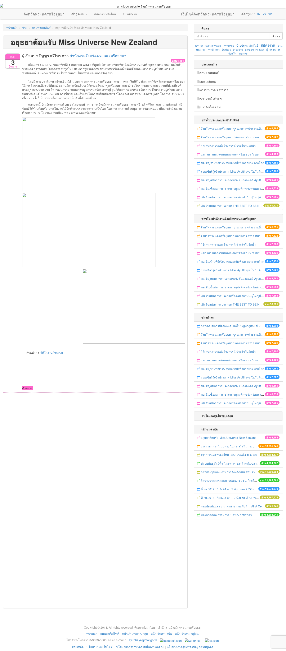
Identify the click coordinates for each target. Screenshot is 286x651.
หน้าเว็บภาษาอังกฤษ (135, 634)
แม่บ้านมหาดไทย (213, 45)
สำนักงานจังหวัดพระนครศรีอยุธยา (98, 55)
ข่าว (24, 27)
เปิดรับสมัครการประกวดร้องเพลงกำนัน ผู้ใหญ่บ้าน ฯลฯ (236, 197)
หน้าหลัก (11, 27)
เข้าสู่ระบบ (78, 14)
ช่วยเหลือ (78, 647)
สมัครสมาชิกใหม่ (105, 14)
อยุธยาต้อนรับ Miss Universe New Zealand (228, 438)
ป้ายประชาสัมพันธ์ (247, 45)
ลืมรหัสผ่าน (129, 14)
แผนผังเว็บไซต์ (109, 634)
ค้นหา (276, 36)
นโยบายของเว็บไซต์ (99, 647)
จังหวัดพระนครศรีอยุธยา (44, 13)
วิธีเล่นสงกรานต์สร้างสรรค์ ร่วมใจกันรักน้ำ (228, 146)
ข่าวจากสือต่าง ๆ (211, 98)
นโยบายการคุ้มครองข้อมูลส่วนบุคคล (190, 647)
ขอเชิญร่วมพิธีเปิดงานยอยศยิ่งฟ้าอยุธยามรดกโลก (232, 163)
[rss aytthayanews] (212, 640)
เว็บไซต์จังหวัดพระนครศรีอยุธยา (207, 13)
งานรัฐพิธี (243, 53)
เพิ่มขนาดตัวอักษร (255, 13)
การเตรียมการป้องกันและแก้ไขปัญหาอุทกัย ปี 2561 (233, 326)
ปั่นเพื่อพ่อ (226, 49)
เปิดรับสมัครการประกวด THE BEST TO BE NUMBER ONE (239, 206)
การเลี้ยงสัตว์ (214, 49)
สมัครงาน (268, 45)
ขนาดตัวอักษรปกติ (251, 13)
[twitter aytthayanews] (193, 640)
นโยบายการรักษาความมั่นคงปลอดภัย (140, 647)
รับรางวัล (199, 45)
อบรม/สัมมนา (209, 81)
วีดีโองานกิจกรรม (51, 352)
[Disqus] (95, 449)
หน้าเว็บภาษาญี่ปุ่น (187, 634)
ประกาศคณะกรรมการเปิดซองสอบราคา (226, 515)
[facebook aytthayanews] (171, 640)
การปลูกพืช (229, 45)
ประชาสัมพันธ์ (41, 27)
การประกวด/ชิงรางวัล (214, 90)
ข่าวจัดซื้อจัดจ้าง (210, 107)
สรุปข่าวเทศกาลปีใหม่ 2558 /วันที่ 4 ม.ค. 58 (229, 455)
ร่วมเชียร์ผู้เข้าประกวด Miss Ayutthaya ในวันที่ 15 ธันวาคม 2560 (242, 171)
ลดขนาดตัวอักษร (246, 13)
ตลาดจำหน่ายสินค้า (254, 49)
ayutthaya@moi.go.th (143, 640)
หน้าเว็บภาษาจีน (161, 634)
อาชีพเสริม (238, 49)
